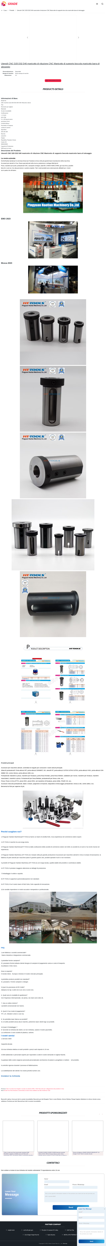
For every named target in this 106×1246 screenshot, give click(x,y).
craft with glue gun (28, 1230)
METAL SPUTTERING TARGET (72, 1234)
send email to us (54, 80)
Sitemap (65, 1243)
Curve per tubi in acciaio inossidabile (22, 1099)
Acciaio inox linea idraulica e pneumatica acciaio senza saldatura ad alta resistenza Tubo (27, 1090)
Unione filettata (66, 1099)
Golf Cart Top (70, 1230)
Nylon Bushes (51, 1234)
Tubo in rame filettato (55, 1099)
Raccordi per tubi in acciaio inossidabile (29, 1101)
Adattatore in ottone (86, 1099)
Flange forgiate (75, 1099)
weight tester (11, 1230)
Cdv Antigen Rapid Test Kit (32, 1234)
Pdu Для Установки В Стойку (50, 1230)
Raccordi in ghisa (6, 1099)
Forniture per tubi (12, 1101)
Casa (5, 10)
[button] (97, 4)
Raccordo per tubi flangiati (41, 1099)
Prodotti (12, 10)
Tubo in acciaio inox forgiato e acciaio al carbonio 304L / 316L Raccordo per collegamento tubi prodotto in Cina (35, 1088)
